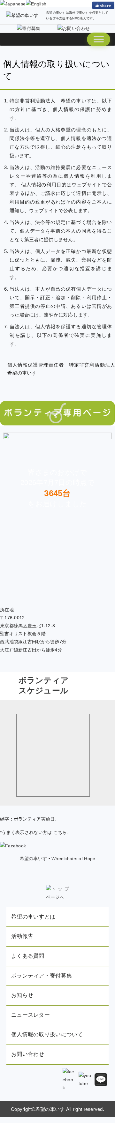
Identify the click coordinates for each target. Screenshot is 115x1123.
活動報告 (22, 936)
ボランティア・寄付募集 (41, 976)
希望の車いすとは (33, 917)
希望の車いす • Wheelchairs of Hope (58, 858)
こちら (60, 832)
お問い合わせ (27, 1054)
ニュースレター (30, 1015)
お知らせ (22, 995)
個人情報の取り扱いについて (47, 1034)
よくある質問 (27, 956)
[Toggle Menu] (98, 39)
